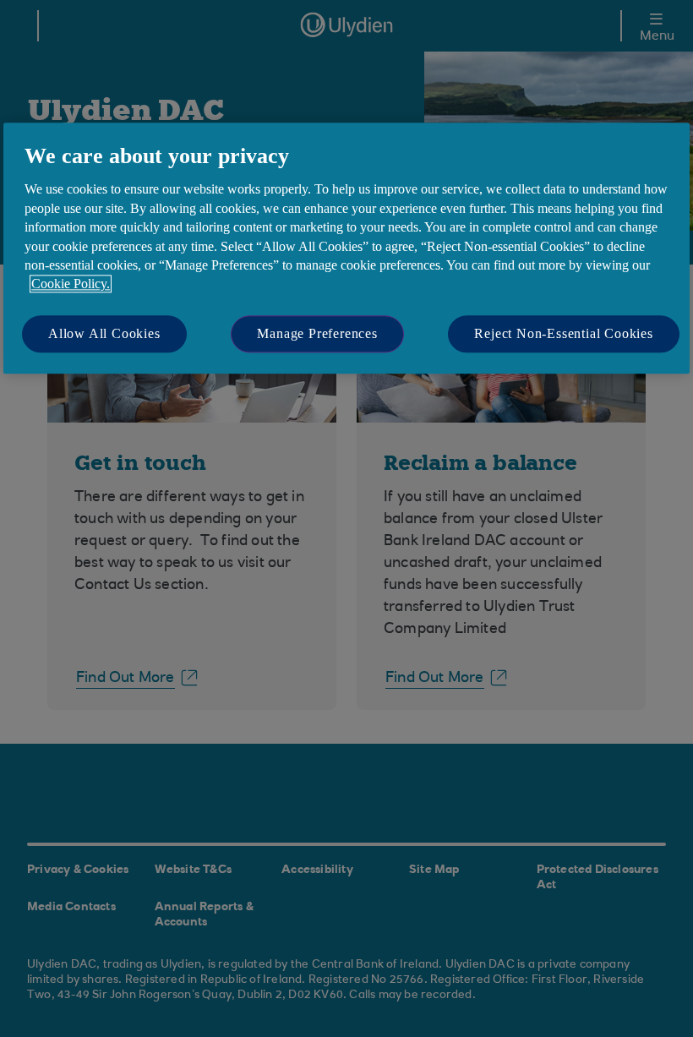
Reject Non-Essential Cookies (563, 333)
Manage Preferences (317, 333)
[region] (346, 248)
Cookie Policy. (70, 284)
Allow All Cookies (104, 333)
